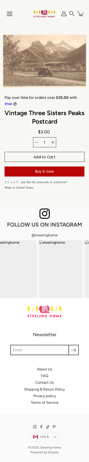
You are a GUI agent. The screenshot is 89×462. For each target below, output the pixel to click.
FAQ (44, 376)
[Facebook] (41, 427)
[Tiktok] (48, 427)
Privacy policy (44, 396)
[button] (71, 13)
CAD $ (44, 437)
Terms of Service (44, 402)
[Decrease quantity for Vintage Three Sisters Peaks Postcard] (36, 142)
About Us (44, 369)
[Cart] (80, 13)
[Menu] (10, 14)
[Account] (64, 13)
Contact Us (44, 382)
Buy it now (44, 171)
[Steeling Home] (44, 13)
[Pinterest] (54, 427)
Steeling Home (50, 447)
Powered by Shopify (44, 452)
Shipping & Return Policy (44, 389)
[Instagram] (35, 427)
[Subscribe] (73, 350)
